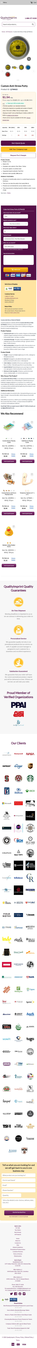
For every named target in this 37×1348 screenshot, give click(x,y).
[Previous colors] (2, 71)
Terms (18, 1340)
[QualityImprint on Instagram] (24, 1294)
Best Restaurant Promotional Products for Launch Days (18, 1305)
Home (17, 1238)
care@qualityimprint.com (11, 298)
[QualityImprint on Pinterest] (19, 1294)
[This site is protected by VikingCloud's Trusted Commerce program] (17, 289)
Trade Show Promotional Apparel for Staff (18, 1328)
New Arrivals (17, 1232)
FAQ (18, 1245)
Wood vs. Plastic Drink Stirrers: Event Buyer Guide (18, 1315)
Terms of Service (17, 1254)
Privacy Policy (20, 1337)
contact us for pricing (12, 115)
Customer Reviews (18, 1251)
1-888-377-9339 (31, 18)
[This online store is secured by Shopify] (9, 289)
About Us (17, 1240)
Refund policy (18, 1256)
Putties (9, 193)
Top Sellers (18, 1230)
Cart (34, 2)
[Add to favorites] (13, 422)
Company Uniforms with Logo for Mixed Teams (18, 1324)
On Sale (18, 1228)
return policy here (14, 312)
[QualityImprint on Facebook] (15, 1294)
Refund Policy (29, 1337)
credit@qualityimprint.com (24, 1288)
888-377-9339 (20, 1284)
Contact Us (18, 1243)
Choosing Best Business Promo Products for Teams (18, 1319)
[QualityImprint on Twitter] (11, 1294)
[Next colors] (33, 71)
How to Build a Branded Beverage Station (18, 1310)
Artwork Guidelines (18, 1247)
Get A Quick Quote (9, 461)
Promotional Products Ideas (17, 1249)
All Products (18, 1234)
